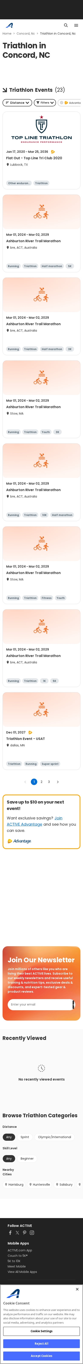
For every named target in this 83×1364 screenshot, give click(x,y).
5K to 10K (14, 1261)
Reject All (41, 1344)
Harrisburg (16, 1184)
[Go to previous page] (25, 782)
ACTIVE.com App (20, 1250)
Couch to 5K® (18, 1256)
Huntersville (41, 1184)
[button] (45, 102)
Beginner (27, 1158)
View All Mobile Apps (22, 1272)
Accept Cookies (41, 1356)
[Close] (77, 1289)
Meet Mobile (17, 1266)
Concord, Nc (26, 33)
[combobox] (17, 102)
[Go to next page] (57, 782)
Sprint (25, 1137)
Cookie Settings (42, 1331)
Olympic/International (54, 1137)
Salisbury (66, 1184)
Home (7, 33)
